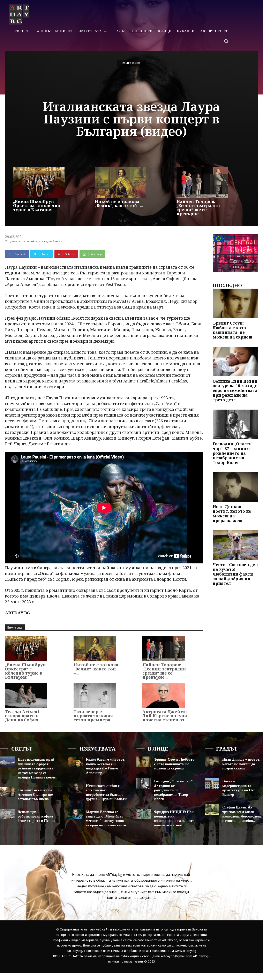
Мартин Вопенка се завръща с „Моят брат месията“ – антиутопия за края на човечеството (106, 818)
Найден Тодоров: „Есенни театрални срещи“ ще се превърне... (198, 207)
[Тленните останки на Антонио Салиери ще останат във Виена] (7, 792)
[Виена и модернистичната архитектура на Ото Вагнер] (212, 783)
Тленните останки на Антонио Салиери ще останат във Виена (35, 794)
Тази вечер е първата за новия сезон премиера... (93, 716)
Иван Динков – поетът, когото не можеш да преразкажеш (232, 513)
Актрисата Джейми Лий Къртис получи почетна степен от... (165, 716)
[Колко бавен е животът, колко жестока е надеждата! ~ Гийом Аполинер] (75, 762)
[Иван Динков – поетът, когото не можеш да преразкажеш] (235, 487)
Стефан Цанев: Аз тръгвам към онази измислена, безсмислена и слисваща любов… (242, 814)
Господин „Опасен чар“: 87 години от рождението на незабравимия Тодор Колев (232, 453)
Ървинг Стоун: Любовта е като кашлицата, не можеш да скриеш (232, 330)
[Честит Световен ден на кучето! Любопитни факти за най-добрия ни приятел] (235, 545)
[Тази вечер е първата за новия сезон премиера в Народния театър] (95, 695)
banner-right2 (131, 63)
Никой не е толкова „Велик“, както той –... (119, 203)
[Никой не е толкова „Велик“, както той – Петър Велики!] (120, 182)
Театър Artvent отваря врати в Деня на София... (23, 716)
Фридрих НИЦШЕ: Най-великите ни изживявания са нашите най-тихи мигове (174, 818)
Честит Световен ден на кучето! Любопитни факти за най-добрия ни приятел (235, 574)
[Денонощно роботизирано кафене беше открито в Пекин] (7, 814)
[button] (226, 41)
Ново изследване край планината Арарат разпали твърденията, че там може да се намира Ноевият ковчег (37, 768)
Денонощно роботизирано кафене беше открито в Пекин (36, 816)
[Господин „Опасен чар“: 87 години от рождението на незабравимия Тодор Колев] (235, 424)
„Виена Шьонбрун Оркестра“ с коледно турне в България (36, 205)
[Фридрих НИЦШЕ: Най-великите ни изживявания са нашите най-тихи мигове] (143, 814)
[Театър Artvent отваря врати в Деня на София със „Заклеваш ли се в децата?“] (26, 695)
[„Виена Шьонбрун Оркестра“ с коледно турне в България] (39, 182)
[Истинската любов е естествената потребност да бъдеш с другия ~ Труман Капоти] (75, 788)
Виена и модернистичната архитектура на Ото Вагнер (238, 788)
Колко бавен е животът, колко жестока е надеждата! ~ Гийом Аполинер (105, 766)
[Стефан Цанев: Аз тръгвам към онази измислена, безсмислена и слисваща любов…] (212, 809)
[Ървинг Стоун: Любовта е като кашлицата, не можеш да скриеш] (235, 303)
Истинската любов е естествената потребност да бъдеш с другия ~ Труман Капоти (106, 792)
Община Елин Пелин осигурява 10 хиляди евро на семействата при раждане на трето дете (235, 391)
